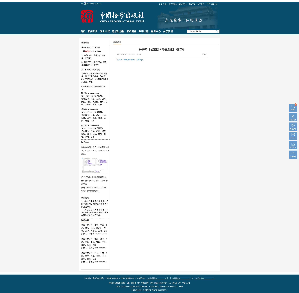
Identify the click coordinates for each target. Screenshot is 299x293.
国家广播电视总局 (127, 278)
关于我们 (201, 4)
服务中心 (156, 31)
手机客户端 (213, 4)
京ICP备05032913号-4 (159, 290)
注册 (165, 4)
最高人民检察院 (98, 278)
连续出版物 (118, 31)
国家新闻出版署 (112, 278)
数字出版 (144, 31)
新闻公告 (93, 31)
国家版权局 (141, 278)
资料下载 (192, 4)
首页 (83, 31)
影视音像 (132, 31)
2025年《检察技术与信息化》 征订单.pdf (130, 60)
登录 (160, 4)
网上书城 (105, 31)
